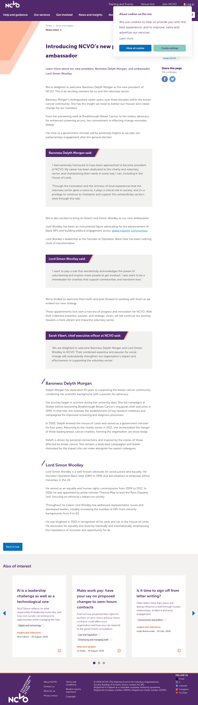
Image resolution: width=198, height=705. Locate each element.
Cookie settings (169, 48)
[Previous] (4, 614)
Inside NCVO (169, 58)
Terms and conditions (71, 683)
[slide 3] (99, 663)
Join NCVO (169, 4)
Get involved (64, 15)
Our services (42, 15)
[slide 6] (104, 663)
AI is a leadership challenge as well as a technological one (36, 596)
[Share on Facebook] (165, 81)
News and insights (90, 15)
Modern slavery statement (73, 690)
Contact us (49, 686)
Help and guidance (15, 15)
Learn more (126, 38)
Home (49, 25)
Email (181, 678)
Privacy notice (51, 695)
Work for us (49, 691)
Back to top (12, 546)
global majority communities (129, 230)
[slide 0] (94, 663)
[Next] (193, 614)
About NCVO (50, 682)
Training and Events (121, 4)
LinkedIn (183, 685)
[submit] (192, 15)
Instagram (184, 689)
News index (52, 29)
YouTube (183, 692)
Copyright (71, 696)
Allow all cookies (135, 48)
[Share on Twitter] (172, 81)
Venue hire (148, 4)
